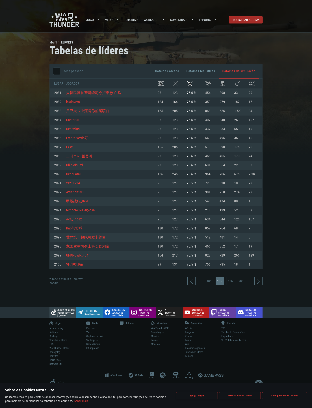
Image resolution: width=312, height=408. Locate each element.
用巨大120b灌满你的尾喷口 (87, 111)
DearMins (73, 129)
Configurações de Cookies (284, 395)
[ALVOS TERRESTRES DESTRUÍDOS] (252, 83)
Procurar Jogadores (195, 348)
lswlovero (73, 102)
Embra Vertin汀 (77, 138)
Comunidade (179, 20)
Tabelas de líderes (194, 352)
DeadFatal (73, 174)
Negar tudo (197, 395)
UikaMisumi (74, 165)
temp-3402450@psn (80, 210)
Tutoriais (131, 20)
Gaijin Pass (54, 360)
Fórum (188, 340)
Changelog (54, 352)
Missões (155, 336)
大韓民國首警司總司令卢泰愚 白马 (93, 93)
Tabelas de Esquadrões (232, 332)
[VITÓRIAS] (161, 83)
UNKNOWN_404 (77, 255)
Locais (154, 340)
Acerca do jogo (56, 328)
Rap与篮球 (74, 228)
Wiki (187, 344)
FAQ (51, 344)
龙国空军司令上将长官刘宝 (87, 246)
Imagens (189, 332)
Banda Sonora (93, 344)
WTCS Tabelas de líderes (233, 340)
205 (241, 281)
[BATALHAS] (175, 83)
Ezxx (69, 147)
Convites (53, 356)
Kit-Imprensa (92, 348)
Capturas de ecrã (94, 336)
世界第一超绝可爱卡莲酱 (86, 237)
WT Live (189, 328)
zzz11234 (73, 183)
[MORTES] (223, 83)
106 (230, 281)
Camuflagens (157, 332)
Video (89, 332)
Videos (188, 336)
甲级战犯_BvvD (77, 201)
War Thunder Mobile (59, 348)
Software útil (55, 364)
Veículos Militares (58, 340)
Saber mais (81, 401)
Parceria (90, 328)
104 (209, 281)
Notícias (53, 332)
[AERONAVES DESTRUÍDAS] (237, 83)
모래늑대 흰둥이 (79, 156)
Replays (189, 356)
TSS (223, 328)
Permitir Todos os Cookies (240, 395)
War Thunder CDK (160, 328)
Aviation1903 (75, 192)
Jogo (90, 20)
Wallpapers (92, 340)
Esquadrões (227, 336)
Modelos (155, 344)
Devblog (53, 336)
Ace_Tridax (74, 219)
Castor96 (72, 120)
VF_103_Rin (74, 264)
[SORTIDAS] (208, 83)
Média (109, 20)
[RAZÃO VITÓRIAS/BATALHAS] (190, 83)
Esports (205, 20)
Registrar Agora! (246, 20)
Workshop (151, 20)
